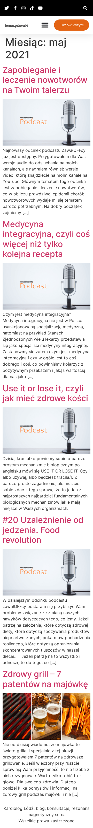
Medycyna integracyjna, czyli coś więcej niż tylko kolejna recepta (46, 239)
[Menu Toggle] (45, 25)
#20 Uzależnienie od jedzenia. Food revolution (43, 530)
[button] (85, 8)
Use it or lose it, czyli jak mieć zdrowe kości (45, 393)
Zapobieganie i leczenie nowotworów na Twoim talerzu (45, 80)
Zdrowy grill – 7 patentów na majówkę (45, 679)
